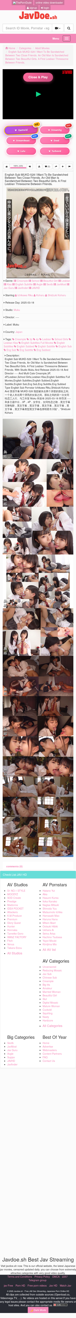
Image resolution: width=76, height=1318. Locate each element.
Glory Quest (14, 923)
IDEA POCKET (15, 908)
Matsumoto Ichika (52, 912)
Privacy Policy (42, 1276)
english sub (65, 346)
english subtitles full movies (37, 342)
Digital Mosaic (50, 1002)
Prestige (11, 901)
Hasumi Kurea (51, 898)
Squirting (47, 1013)
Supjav (11, 1057)
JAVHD (35, 288)
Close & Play (38, 77)
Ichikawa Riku (25, 295)
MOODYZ (12, 894)
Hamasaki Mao (51, 915)
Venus (10, 944)
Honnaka (12, 930)
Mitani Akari (49, 923)
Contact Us (49, 1061)
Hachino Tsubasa (52, 937)
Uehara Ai (48, 930)
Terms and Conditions (19, 1276)
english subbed (25, 346)
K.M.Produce (14, 915)
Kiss (8, 284)
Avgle (39, 284)
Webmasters (50, 1050)
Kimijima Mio (50, 944)
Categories (25, 48)
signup (33, 7)
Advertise (48, 1046)
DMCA (56, 1276)
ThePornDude (24, 2)
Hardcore (48, 1020)
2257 (65, 1276)
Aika (45, 894)
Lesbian (65, 280)
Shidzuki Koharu (56, 295)
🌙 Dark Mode (38, 1310)
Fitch (10, 940)
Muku (17, 310)
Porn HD (20, 1285)
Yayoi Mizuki (49, 940)
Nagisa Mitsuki (51, 905)
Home (11, 48)
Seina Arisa (49, 933)
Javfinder (22, 288)
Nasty (46, 1017)
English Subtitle (24, 284)
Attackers (12, 912)
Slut (45, 999)
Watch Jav (65, 1285)
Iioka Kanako (50, 901)
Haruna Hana (50, 919)
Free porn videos (37, 1285)
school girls (61, 339)
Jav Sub (47, 974)
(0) (48, 166)
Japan (19, 332)
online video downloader (49, 2)
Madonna (12, 905)
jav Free (8, 1285)
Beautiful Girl (50, 280)
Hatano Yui (49, 890)
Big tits (46, 984)
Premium (12, 919)
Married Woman (52, 992)
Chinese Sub (50, 977)
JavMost (61, 284)
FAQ (45, 1057)
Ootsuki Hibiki (50, 926)
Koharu (40, 295)
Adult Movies (42, 48)
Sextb (49, 284)
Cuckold (47, 1009)
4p (37, 339)
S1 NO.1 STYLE (16, 890)
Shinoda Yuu (50, 908)
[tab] (14, 866)
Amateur (47, 988)
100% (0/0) (20, 166)
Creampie (22, 280)
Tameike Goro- (15, 933)
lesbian (46, 339)
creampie (20, 339)
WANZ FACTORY (16, 937)
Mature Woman (51, 1006)
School (35, 280)
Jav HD (53, 1285)
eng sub (11, 350)
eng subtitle (26, 350)
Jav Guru (12, 1050)
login (46, 7)
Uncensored (49, 967)
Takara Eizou (14, 948)
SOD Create (14, 898)
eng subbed (43, 350)
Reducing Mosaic (52, 970)
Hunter (11, 926)
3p (30, 339)
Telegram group (37, 1280)
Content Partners (52, 1053)
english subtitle (46, 346)
